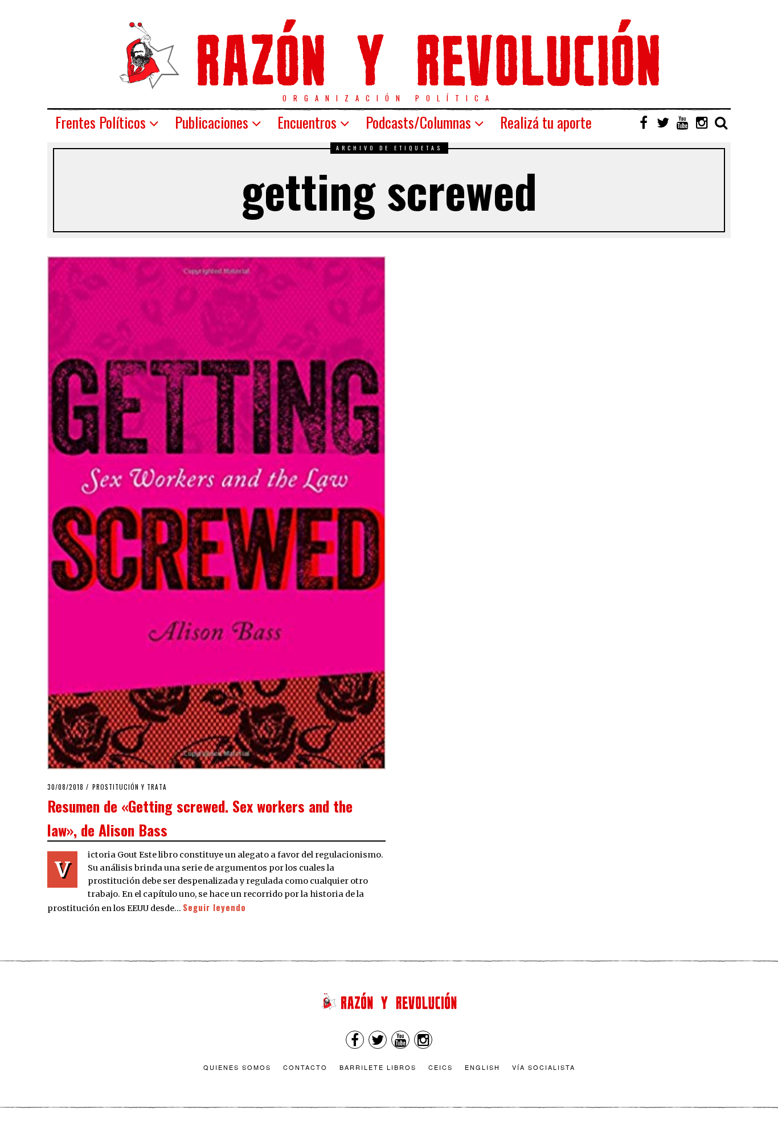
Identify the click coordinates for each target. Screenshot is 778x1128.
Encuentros (307, 122)
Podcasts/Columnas (418, 122)
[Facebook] (643, 122)
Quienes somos (237, 1067)
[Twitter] (663, 122)
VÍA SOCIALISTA (543, 1067)
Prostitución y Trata (129, 786)
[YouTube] (682, 122)
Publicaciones (211, 122)
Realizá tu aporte (546, 122)
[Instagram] (701, 122)
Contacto (305, 1067)
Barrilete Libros (377, 1067)
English (482, 1067)
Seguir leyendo (214, 907)
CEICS (440, 1067)
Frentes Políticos (100, 122)
